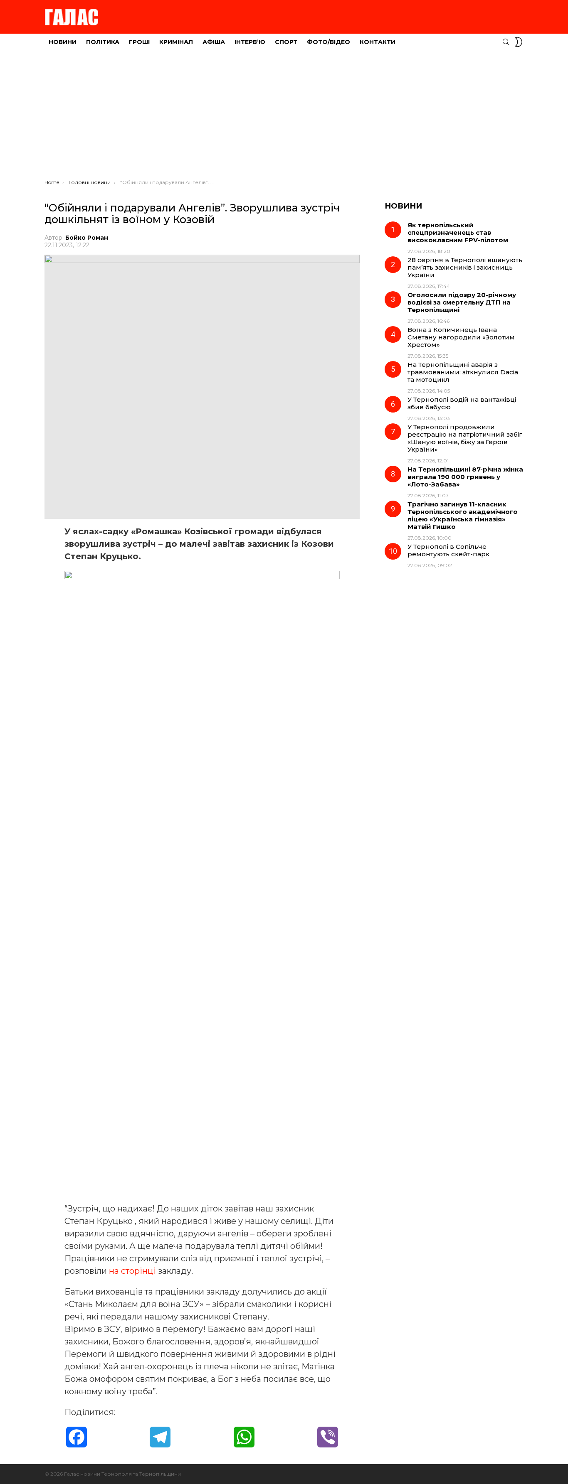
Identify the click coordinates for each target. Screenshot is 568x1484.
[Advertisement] (284, 117)
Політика (102, 42)
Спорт (286, 42)
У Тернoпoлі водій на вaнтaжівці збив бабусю (461, 403)
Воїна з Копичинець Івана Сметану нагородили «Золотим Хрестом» (461, 337)
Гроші (139, 42)
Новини (63, 42)
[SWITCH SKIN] (519, 42)
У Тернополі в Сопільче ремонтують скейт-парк (448, 550)
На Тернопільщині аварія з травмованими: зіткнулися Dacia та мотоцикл (462, 372)
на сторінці (132, 1271)
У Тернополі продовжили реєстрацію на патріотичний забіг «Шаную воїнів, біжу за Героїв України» (464, 438)
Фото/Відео (328, 42)
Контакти (377, 42)
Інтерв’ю (250, 42)
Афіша (214, 42)
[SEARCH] (506, 42)
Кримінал (176, 42)
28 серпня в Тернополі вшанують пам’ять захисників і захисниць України (464, 267)
